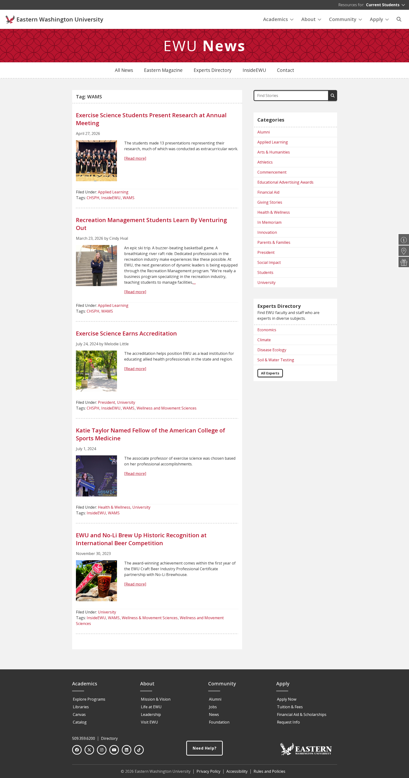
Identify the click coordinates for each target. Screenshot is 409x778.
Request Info (288, 722)
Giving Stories (269, 202)
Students (265, 272)
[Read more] (135, 158)
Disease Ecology (271, 349)
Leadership (151, 714)
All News (124, 70)
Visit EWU (149, 722)
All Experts (270, 373)
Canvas (79, 714)
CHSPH (93, 197)
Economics (266, 329)
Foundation (219, 722)
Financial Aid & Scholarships (301, 714)
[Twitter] (89, 750)
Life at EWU (151, 706)
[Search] (399, 19)
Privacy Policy (208, 771)
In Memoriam (269, 222)
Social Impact (269, 262)
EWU (204, 45)
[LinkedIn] (126, 750)
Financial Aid (268, 192)
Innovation (267, 232)
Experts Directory (213, 70)
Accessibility (237, 771)
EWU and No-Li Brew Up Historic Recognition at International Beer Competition (141, 539)
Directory (109, 738)
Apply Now (286, 699)
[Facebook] (77, 750)
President (106, 402)
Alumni (263, 132)
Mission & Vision (155, 699)
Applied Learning (113, 192)
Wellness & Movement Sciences (150, 617)
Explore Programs (89, 699)
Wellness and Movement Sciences (167, 408)
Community (342, 19)
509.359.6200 (83, 738)
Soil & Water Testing (275, 359)
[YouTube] (114, 750)
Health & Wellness (114, 507)
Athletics (265, 162)
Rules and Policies (269, 771)
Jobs (213, 706)
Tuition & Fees (290, 706)
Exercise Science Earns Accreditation (126, 333)
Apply (376, 19)
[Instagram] (101, 750)
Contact (285, 70)
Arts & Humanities (273, 152)
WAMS (128, 197)
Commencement (272, 172)
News (214, 714)
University (126, 402)
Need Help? (205, 748)
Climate (264, 339)
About (308, 19)
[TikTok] (139, 750)
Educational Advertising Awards (285, 182)
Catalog (80, 722)
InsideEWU (254, 70)
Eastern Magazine (163, 70)
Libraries (81, 706)
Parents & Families (273, 242)
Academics (275, 19)
